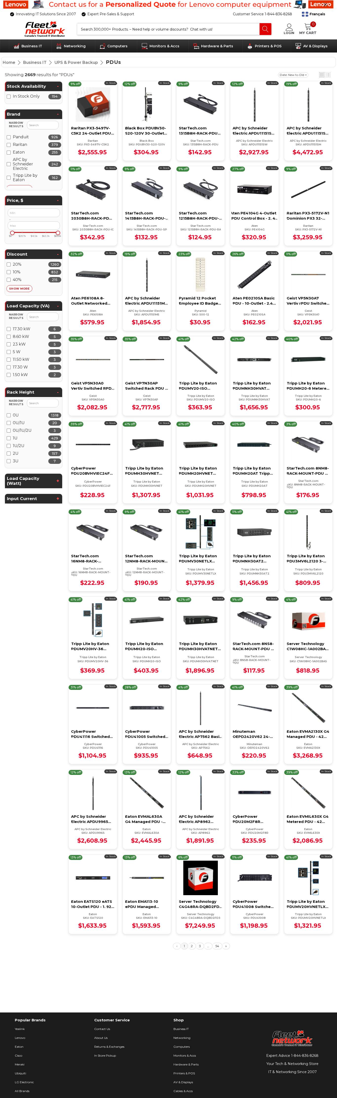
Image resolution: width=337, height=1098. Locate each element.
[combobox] (168, 29)
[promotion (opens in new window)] (168, 4)
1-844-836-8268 (304, 1055)
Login (289, 33)
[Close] (325, 5)
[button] (313, 14)
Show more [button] (19, 288)
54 (217, 946)
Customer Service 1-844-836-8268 (262, 14)
